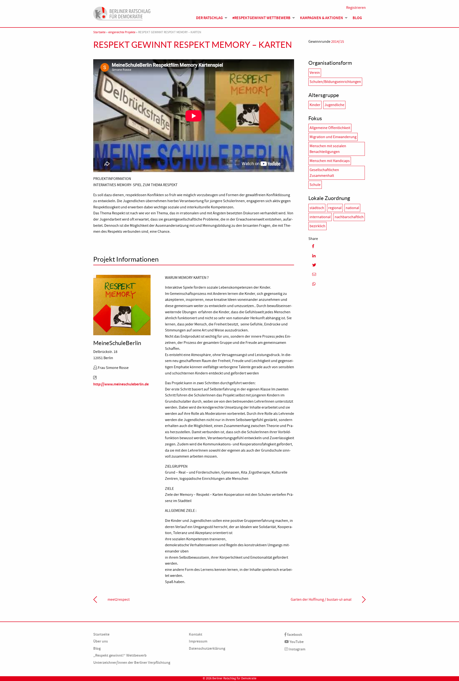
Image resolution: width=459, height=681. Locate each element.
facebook (294, 634)
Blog (357, 17)
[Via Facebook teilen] (337, 246)
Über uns (100, 641)
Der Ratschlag (209, 17)
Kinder (315, 105)
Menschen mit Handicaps (330, 160)
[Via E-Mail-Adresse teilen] (337, 274)
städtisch (317, 207)
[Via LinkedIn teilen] (337, 255)
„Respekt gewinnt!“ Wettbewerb (120, 655)
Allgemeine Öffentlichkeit (330, 127)
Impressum (198, 641)
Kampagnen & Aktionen (321, 17)
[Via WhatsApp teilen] (337, 284)
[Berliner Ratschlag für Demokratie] (122, 13)
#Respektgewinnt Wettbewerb (261, 17)
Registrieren (356, 7)
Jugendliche (334, 105)
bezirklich (317, 226)
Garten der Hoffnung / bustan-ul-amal (321, 599)
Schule (315, 184)
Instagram (296, 649)
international (320, 217)
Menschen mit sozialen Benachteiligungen (328, 149)
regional (335, 207)
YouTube (296, 641)
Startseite (99, 32)
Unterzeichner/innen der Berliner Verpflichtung (131, 662)
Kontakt (195, 634)
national (352, 207)
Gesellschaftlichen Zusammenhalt (324, 173)
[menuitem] (210, 17)
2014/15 (337, 41)
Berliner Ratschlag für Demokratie (234, 678)
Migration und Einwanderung (333, 137)
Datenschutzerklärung (207, 648)
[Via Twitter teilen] (337, 265)
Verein (315, 72)
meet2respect (119, 599)
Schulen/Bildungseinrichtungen (335, 81)
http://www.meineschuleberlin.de (121, 384)
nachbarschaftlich (349, 217)
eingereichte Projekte (121, 32)
